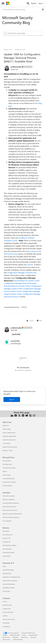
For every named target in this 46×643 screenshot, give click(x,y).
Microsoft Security (8, 534)
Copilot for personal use (9, 440)
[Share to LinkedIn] (12, 415)
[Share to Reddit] (23, 415)
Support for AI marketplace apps (11, 577)
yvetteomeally (16, 67)
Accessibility (6, 623)
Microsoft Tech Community (10, 580)
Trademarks (15, 637)
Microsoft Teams (7, 549)
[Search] (28, 3)
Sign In (41, 3)
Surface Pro (6, 425)
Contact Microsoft (15, 635)
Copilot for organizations (9, 436)
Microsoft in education (9, 496)
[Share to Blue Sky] (27, 415)
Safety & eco (24, 637)
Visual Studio (6, 591)
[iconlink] (6, 342)
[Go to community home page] (7, 3)
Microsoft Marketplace (9, 584)
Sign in (11, 399)
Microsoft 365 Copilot (8, 552)
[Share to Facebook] (16, 415)
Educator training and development (12, 514)
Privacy (24, 635)
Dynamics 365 (6, 538)
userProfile (16, 334)
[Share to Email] (34, 415)
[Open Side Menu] (3, 3)
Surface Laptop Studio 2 (9, 432)
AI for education (7, 521)
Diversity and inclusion (9, 619)
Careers (5, 601)
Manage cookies (33, 635)
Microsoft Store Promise (9, 482)
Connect (30, 264)
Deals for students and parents (11, 517)
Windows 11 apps (7, 450)
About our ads (6, 639)
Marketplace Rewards (9, 588)
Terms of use (6, 637)
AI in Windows (6, 443)
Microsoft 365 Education (9, 506)
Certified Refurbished (8, 478)
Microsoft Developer (8, 570)
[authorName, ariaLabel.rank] (6, 68)
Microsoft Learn (7, 573)
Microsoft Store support (9, 468)
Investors (5, 616)
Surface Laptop (7, 429)
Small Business (7, 556)
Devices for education (8, 499)
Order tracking (6, 475)
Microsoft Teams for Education (11, 503)
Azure (4, 566)
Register (34, 3)
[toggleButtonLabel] (42, 9)
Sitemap (5, 635)
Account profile (7, 461)
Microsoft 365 (6, 542)
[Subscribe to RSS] (30, 415)
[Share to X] (19, 415)
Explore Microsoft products (10, 447)
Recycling (33, 637)
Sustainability (6, 626)
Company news (7, 608)
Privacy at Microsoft (8, 612)
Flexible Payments (7, 485)
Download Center (7, 464)
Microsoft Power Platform (9, 545)
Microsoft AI (6, 531)
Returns (5, 471)
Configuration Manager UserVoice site (22, 272)
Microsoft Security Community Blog (14, 9)
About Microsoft (7, 605)
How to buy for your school (10, 510)
